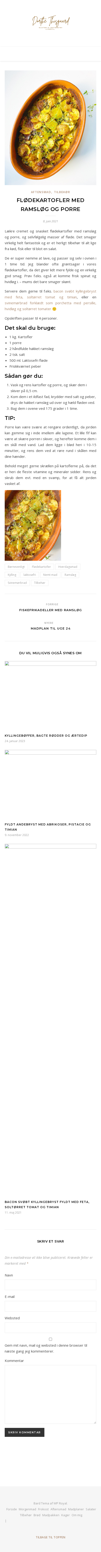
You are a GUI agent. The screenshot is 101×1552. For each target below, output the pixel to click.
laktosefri (29, 575)
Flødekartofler (41, 567)
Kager (65, 1515)
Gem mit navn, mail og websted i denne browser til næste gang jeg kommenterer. (46, 1348)
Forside (11, 1509)
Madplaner (76, 1509)
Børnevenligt (16, 567)
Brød (37, 1515)
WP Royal (60, 1503)
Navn (9, 1275)
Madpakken (50, 1515)
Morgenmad (27, 1509)
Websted (12, 1318)
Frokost (43, 1509)
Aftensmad (41, 192)
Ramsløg (70, 575)
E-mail (10, 1296)
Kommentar (14, 1360)
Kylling (12, 575)
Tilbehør (62, 192)
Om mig (77, 1515)
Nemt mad (50, 575)
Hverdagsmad (67, 567)
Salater (91, 1509)
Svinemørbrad (17, 583)
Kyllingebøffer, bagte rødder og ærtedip (46, 735)
